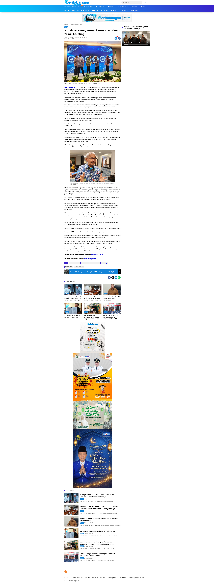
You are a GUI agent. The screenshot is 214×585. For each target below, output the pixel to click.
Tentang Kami (112, 578)
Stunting (105, 263)
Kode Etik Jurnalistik (77, 578)
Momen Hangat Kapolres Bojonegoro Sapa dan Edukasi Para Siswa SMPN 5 (111, 317)
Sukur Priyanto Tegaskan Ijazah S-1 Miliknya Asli (72, 316)
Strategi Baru (95, 263)
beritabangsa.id (97, 255)
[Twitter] (112, 277)
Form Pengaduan (134, 578)
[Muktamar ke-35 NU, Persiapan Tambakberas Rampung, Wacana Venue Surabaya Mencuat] (92, 308)
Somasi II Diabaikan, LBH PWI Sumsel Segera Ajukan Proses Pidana (111, 298)
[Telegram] (116, 277)
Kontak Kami (122, 578)
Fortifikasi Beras (75, 263)
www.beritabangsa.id (72, 581)
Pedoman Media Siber (98, 578)
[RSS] (65, 571)
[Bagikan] (119, 38)
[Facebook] (109, 277)
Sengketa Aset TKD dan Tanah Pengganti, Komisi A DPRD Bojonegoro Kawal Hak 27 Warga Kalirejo (92, 298)
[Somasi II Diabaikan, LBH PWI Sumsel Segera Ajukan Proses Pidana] (112, 289)
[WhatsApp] (119, 277)
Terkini (66, 27)
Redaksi (87, 578)
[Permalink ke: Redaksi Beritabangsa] (66, 38)
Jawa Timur (86, 263)
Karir (143, 578)
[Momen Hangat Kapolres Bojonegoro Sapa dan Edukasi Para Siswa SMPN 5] (112, 308)
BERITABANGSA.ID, (70, 87)
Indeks (66, 578)
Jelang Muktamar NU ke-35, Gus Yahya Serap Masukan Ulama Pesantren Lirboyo (72, 298)
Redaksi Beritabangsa (73, 37)
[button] (140, 2)
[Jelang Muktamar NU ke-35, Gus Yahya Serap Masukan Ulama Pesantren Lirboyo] (73, 289)
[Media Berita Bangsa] (77, 2)
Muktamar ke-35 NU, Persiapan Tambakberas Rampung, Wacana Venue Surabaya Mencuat (91, 317)
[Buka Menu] (149, 3)
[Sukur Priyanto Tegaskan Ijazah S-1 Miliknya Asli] (73, 308)
